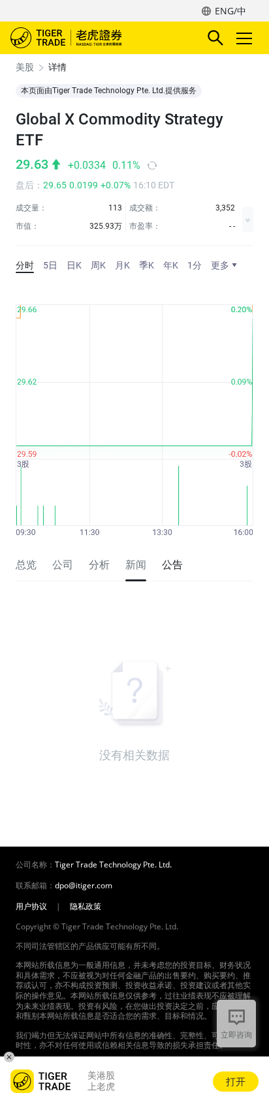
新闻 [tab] (135, 565)
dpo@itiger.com (83, 885)
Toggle (245, 38)
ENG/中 (230, 11)
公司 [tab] (62, 565)
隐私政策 (85, 906)
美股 (25, 67)
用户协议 (31, 906)
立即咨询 (236, 1034)
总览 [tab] (26, 565)
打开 (235, 1081)
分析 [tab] (99, 565)
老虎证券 (85, 37)
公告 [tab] (172, 565)
